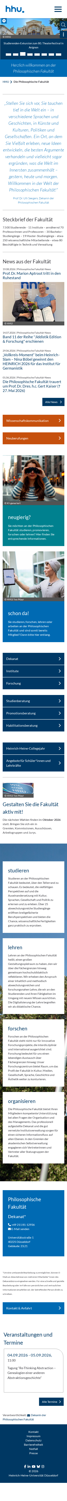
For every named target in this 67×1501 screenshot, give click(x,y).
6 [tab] (44, 54)
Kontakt (33, 1431)
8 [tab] (58, 54)
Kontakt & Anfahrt (19, 1308)
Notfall (33, 1448)
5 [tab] (37, 54)
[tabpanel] (33, 35)
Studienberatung (18, 701)
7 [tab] (51, 54)
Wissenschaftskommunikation (27, 421)
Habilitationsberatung (22, 725)
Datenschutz (33, 1440)
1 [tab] (8, 54)
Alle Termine (49, 1401)
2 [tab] (15, 54)
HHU (6, 81)
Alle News (51, 402)
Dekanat (12, 659)
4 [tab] (30, 54)
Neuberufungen (17, 438)
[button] (63, 24)
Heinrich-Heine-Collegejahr (25, 748)
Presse (33, 1453)
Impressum (33, 1436)
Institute (12, 671)
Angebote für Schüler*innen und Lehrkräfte (28, 763)
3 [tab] (23, 54)
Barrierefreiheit (33, 1444)
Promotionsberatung (21, 713)
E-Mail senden (20, 1229)
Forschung (13, 683)
